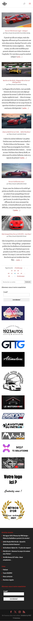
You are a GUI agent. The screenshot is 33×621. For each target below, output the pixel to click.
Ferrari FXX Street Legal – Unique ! (16, 31)
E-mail (5, 292)
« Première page (18, 268)
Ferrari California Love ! (16, 182)
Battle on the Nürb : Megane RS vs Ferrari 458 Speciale (16, 81)
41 (11, 273)
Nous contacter (7, 576)
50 (9, 276)
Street (24, 134)
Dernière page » (21, 276)
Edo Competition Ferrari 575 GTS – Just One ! (16, 234)
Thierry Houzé (8, 33)
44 (21, 273)
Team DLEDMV (7, 573)
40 (8, 273)
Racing (28, 33)
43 (18, 273)
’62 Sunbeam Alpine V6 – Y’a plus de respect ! (17, 548)
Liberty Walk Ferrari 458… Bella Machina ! (16, 132)
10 (11, 270)
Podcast (5, 570)
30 (18, 270)
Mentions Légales (8, 580)
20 (15, 270)
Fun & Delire (23, 33)
